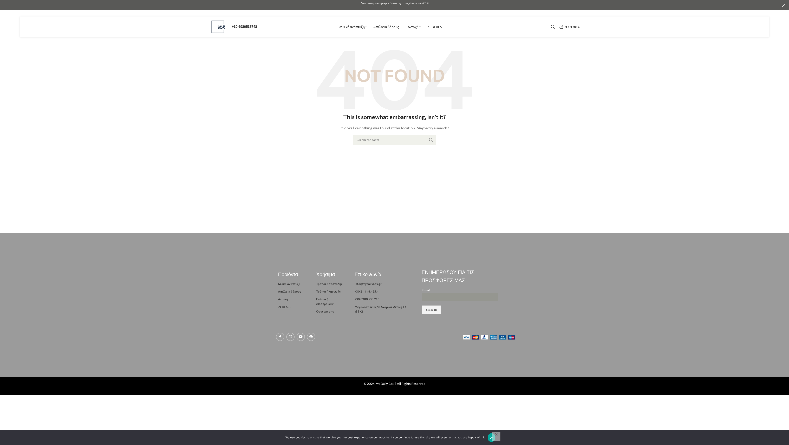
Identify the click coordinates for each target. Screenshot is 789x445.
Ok (491, 437)
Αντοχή (283, 299)
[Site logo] (218, 26)
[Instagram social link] (290, 337)
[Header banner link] (394, 5)
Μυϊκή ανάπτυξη (289, 284)
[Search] (553, 27)
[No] (496, 436)
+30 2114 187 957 (366, 291)
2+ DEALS (284, 307)
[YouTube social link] (301, 337)
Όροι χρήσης (325, 311)
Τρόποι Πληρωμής (328, 291)
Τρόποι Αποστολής (329, 284)
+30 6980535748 (244, 27)
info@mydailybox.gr (368, 284)
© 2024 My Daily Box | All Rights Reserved (394, 383)
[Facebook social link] (280, 337)
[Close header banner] (784, 5)
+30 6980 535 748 (367, 299)
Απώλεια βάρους (289, 291)
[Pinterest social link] (311, 337)
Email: (426, 290)
